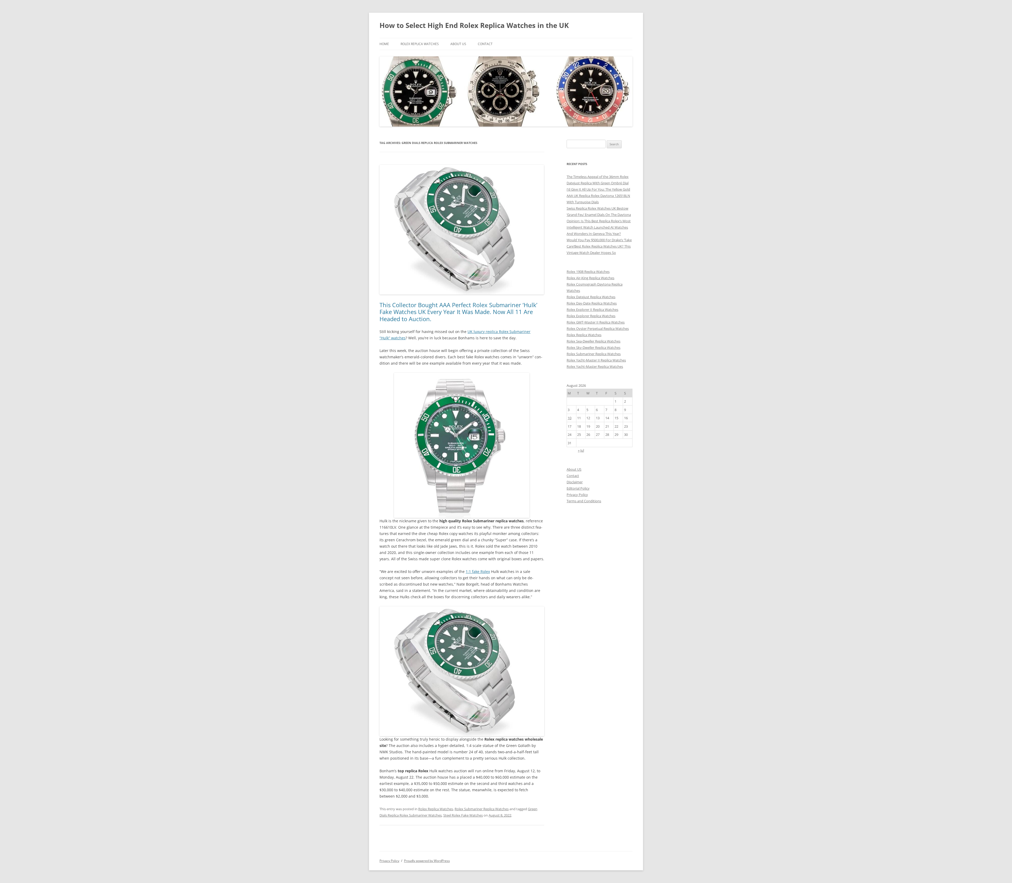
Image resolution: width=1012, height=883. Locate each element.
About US (458, 44)
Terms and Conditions (584, 501)
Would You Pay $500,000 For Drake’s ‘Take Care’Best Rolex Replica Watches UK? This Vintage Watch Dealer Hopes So (599, 246)
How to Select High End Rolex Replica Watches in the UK (474, 25)
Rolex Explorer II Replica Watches (592, 309)
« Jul (581, 450)
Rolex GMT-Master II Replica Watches (596, 322)
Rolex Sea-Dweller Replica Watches (593, 341)
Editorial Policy (578, 488)
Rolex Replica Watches (420, 44)
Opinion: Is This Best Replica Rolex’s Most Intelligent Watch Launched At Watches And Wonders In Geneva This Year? (599, 227)
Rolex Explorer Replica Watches (591, 315)
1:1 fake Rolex (478, 571)
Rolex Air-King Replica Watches (590, 278)
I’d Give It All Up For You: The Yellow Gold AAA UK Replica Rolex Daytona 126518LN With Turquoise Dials (598, 195)
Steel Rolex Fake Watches (463, 815)
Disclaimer (575, 482)
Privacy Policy (577, 494)
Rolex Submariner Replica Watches (482, 809)
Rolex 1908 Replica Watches (588, 271)
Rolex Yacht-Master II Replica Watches (596, 360)
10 (569, 418)
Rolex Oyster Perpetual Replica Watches (598, 328)
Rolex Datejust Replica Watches (591, 297)
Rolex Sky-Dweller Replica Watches (593, 347)
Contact (485, 44)
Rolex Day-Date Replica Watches (592, 303)
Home (384, 44)
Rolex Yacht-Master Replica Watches (595, 366)
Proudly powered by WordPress (427, 860)
